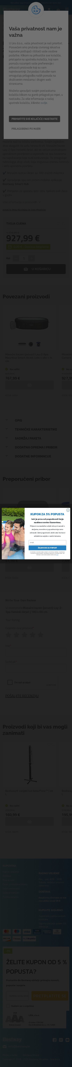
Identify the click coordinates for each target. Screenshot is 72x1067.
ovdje (57, 554)
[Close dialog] (68, 510)
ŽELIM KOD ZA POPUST (47, 548)
